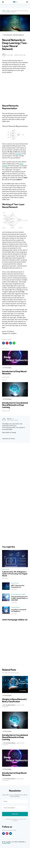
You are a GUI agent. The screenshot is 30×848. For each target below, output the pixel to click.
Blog (8, 10)
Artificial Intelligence (18, 35)
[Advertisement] (13, 89)
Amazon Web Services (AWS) (18, 594)
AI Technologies (7, 35)
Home (3, 10)
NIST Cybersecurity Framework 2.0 (17, 586)
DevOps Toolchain (15, 607)
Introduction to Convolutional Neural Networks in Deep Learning (15, 405)
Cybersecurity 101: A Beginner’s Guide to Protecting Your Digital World (14, 574)
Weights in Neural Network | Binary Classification (14, 700)
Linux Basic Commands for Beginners (18, 610)
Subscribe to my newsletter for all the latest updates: (15, 795)
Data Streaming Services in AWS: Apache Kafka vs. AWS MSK (19, 598)
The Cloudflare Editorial (9, 705)
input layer (18, 154)
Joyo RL (9, 418)
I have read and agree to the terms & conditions (16, 819)
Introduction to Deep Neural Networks (14, 372)
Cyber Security (5, 569)
